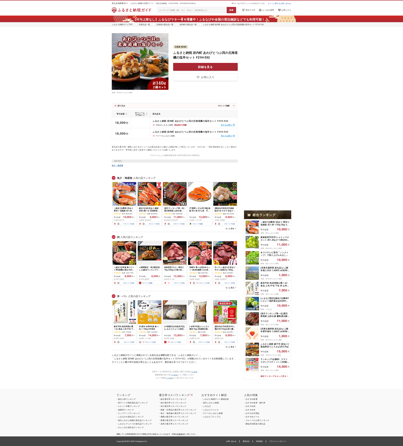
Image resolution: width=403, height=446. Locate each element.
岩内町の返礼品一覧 (188, 24)
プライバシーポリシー (278, 441)
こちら (194, 371)
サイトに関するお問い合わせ (279, 3)
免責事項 (180, 434)
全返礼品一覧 (144, 24)
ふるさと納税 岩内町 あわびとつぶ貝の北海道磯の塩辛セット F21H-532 (190, 120)
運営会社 (246, 441)
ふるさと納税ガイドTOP (122, 24)
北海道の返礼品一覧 (164, 24)
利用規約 (259, 441)
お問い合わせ (231, 441)
